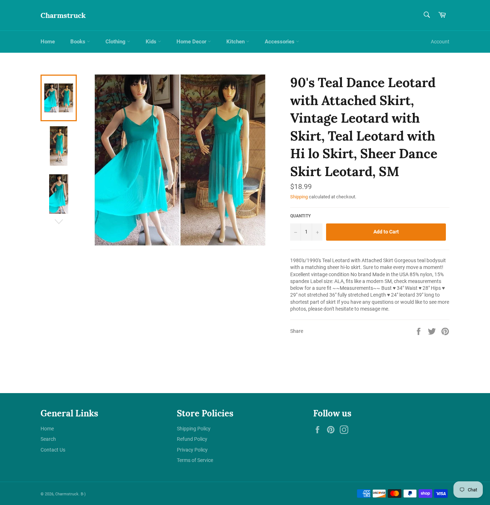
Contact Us (53, 450)
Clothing (116, 41)
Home (48, 41)
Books (78, 41)
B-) (83, 494)
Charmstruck (63, 15)
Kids (152, 41)
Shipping (299, 196)
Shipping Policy (194, 428)
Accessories (280, 41)
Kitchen (236, 41)
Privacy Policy (192, 450)
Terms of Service (195, 460)
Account (440, 41)
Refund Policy (192, 439)
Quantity (300, 215)
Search (48, 439)
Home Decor (192, 41)
